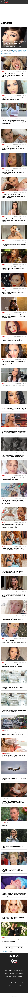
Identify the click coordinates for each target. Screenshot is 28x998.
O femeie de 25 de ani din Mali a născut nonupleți (12, 688)
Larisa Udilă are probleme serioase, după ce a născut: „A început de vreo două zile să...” (14, 409)
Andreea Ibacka (15, 50)
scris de (17, 41)
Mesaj (25, 51)
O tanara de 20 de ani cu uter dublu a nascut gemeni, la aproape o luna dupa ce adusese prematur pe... (14, 895)
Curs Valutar (14, 989)
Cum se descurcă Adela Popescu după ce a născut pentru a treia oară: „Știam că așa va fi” (14, 642)
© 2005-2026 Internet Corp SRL (9, 994)
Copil (22, 51)
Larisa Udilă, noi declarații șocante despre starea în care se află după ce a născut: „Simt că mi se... (14, 595)
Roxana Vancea (22, 50)
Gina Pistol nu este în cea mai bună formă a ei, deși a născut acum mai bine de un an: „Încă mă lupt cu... (14, 292)
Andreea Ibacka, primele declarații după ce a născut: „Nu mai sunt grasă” (13, 478)
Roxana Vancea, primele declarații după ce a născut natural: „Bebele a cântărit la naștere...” (14, 363)
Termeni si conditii (19, 982)
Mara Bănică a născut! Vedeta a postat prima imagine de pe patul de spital (12, 339)
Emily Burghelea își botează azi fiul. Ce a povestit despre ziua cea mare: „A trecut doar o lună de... (13, 75)
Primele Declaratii (5, 51)
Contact (6, 982)
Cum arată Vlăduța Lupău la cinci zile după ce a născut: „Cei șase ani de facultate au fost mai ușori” (13, 172)
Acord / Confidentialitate (11, 985)
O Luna (14, 51)
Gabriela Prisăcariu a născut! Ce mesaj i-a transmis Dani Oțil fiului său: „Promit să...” (13, 549)
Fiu (17, 51)
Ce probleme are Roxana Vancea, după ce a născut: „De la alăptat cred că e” (13, 98)
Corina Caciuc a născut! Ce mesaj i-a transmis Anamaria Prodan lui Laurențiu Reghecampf (13, 268)
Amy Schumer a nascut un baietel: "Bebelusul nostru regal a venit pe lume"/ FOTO (13, 871)
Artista (19, 51)
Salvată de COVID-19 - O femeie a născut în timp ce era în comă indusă (13, 756)
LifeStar (3, 866)
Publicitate (20, 985)
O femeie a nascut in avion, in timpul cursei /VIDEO (14, 779)
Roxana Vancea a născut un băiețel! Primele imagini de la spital (14, 386)
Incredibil (3, 822)
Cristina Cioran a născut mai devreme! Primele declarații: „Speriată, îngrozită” (13, 618)
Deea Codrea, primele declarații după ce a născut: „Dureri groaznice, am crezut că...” (13, 455)
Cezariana (3, 53)
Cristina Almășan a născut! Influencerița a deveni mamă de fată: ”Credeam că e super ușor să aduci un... (13, 148)
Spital (7, 53)
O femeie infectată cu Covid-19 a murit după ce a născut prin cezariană (14, 710)
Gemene (11, 51)
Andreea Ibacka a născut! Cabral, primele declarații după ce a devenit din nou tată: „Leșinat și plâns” (13, 502)
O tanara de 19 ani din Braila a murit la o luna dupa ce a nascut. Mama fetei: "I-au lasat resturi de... (13, 802)
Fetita (10, 53)
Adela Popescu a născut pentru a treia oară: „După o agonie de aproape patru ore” (14, 665)
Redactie (12, 982)
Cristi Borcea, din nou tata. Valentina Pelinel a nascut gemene (12, 940)
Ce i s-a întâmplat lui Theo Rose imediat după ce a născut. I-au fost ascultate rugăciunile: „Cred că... (12, 45)
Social (3, 707)
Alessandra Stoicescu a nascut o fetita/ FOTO (13, 847)
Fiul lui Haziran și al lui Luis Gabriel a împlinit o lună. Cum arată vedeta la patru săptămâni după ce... (13, 196)
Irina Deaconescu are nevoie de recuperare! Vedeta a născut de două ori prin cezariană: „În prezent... (14, 244)
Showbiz (3, 41)
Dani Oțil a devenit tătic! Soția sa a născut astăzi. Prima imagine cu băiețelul (13, 572)
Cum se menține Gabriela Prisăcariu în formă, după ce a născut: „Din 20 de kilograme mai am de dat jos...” (12, 526)
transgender (5, 825)
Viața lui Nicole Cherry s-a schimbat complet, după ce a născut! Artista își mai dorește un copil (13, 316)
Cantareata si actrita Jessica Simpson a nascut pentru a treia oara (13, 918)
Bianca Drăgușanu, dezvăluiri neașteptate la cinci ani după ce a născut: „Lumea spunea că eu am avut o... (14, 432)
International (4, 685)
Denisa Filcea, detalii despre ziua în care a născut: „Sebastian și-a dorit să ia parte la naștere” (13, 220)
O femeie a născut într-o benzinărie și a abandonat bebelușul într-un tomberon (12, 733)
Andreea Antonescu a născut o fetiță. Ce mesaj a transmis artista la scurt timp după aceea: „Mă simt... (14, 122)
